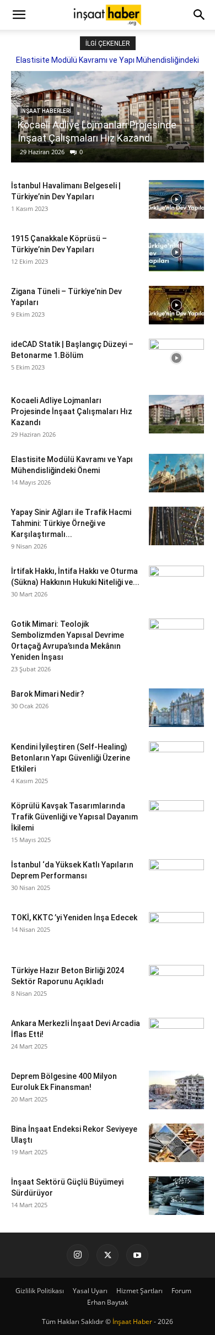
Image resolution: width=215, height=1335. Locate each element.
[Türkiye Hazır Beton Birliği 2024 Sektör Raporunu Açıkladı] (176, 984)
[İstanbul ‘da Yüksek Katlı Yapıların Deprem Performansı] (176, 878)
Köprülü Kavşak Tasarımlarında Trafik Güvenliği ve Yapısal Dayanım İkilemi (74, 816)
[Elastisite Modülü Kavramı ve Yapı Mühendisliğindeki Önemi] (176, 473)
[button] (199, 15)
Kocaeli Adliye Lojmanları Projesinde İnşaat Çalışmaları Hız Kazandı (71, 411)
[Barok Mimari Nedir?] (176, 707)
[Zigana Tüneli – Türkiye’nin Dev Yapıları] (176, 305)
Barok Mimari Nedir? (47, 694)
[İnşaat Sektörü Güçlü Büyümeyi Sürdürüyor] (176, 1195)
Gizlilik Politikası (39, 1290)
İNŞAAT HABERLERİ (45, 111)
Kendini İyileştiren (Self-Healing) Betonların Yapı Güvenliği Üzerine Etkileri (70, 757)
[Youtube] (137, 1255)
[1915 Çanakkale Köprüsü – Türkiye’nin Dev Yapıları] (176, 252)
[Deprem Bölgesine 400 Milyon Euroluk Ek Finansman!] (176, 1090)
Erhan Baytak (107, 1302)
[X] (107, 1255)
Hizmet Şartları (139, 1290)
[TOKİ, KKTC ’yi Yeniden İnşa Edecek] (176, 931)
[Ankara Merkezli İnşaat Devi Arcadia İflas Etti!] (176, 1037)
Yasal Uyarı (90, 1290)
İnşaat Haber (132, 1321)
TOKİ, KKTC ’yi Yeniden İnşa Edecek (74, 917)
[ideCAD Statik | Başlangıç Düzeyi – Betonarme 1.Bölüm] (176, 358)
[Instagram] (78, 1255)
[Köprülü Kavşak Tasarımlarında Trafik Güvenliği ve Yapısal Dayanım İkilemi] (176, 819)
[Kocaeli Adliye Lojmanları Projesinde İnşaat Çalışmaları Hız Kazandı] (176, 414)
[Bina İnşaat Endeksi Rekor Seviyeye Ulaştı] (176, 1143)
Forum (181, 1290)
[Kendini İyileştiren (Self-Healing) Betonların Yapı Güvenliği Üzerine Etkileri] (176, 760)
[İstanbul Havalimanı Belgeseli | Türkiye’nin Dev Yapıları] (176, 199)
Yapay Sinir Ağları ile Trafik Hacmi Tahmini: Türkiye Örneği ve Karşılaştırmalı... (71, 523)
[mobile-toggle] (18, 15)
